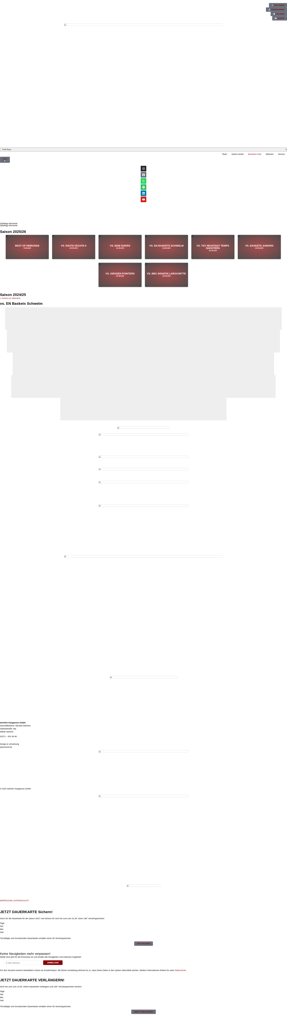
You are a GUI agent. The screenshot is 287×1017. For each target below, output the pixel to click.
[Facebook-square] (143, 175)
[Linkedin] (143, 193)
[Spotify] (143, 187)
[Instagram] (143, 168)
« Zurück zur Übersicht (10, 298)
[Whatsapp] (143, 181)
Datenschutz (180, 970)
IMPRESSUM (6, 900)
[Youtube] (143, 199)
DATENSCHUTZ (21, 900)
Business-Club (254, 154)
